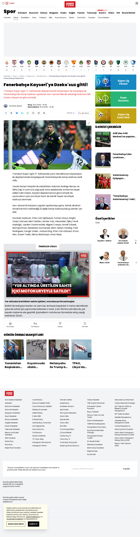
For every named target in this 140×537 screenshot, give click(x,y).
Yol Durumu (37, 432)
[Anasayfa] (9, 393)
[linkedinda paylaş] (22, 113)
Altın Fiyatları (10, 438)
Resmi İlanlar (128, 12)
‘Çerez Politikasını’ (33, 517)
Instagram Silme (39, 445)
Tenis (34, 17)
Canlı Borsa (37, 400)
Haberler (7, 76)
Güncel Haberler (11, 409)
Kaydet (126, 468)
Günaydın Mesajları (68, 413)
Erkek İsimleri (92, 451)
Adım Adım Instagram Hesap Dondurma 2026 (124, 433)
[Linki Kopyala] (44, 113)
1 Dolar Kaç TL (65, 436)
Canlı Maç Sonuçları (68, 442)
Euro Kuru (9, 444)
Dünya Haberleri (11, 419)
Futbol (15, 17)
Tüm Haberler (103, 17)
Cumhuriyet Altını (67, 429)
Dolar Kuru (9, 441)
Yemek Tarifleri (66, 400)
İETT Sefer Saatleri (122, 414)
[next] (90, 355)
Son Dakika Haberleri (13, 400)
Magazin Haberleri (12, 413)
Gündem (22, 12)
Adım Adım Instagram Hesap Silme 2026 (124, 439)
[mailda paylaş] (33, 113)
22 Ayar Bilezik (65, 432)
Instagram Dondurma (41, 442)
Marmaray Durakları (95, 448)
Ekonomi (33, 12)
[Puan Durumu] (115, 99)
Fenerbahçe (42, 76)
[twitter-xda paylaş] (11, 113)
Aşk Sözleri (64, 409)
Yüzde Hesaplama (122, 426)
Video (111, 12)
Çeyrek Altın (64, 419)
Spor (10, 11)
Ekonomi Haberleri (12, 406)
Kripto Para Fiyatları (13, 448)
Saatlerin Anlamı (67, 406)
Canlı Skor (81, 17)
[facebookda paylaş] (6, 113)
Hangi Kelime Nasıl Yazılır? (95, 437)
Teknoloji (92, 12)
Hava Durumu (38, 429)
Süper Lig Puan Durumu (69, 445)
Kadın (63, 12)
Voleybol (42, 17)
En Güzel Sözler (93, 441)
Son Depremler (38, 426)
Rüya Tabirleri (93, 412)
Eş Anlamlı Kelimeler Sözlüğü (95, 431)
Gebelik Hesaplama (123, 417)
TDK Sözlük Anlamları (96, 403)
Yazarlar (91, 17)
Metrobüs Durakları (95, 444)
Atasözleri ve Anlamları (124, 400)
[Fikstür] (115, 82)
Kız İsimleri (91, 454)
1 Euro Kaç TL (65, 439)
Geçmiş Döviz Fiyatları (124, 429)
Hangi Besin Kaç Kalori (96, 427)
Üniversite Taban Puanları (94, 407)
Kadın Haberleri (11, 426)
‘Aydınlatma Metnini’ (15, 519)
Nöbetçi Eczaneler (39, 409)
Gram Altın (64, 416)
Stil (118, 12)
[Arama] (3, 3)
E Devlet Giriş (37, 419)
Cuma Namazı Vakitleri (42, 406)
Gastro (102, 12)
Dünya (43, 12)
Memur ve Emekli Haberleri (12, 433)
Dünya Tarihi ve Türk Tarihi (95, 416)
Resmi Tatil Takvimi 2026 (123, 444)
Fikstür (71, 17)
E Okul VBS (36, 416)
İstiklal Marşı (37, 413)
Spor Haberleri (10, 416)
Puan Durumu (60, 17)
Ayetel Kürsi (64, 403)
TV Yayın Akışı (38, 439)
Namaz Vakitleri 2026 (41, 403)
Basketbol (25, 17)
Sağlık (72, 12)
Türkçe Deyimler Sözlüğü (125, 403)
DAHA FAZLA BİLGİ (16, 524)
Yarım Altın (64, 423)
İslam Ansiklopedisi (95, 420)
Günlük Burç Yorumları (41, 423)
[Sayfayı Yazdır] (39, 113)
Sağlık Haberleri (11, 423)
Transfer (7, 17)
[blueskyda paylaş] (17, 113)
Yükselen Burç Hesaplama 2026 (122, 421)
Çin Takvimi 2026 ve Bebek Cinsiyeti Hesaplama (123, 408)
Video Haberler (93, 400)
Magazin (53, 12)
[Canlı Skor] (115, 115)
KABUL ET (33, 524)
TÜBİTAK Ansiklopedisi (96, 424)
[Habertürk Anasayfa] (70, 4)
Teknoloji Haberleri (12, 429)
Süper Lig (30, 76)
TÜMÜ (97, 223)
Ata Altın (63, 426)
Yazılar (81, 12)
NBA (50, 17)
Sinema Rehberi (39, 436)
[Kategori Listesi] (136, 3)
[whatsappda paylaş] (28, 113)
